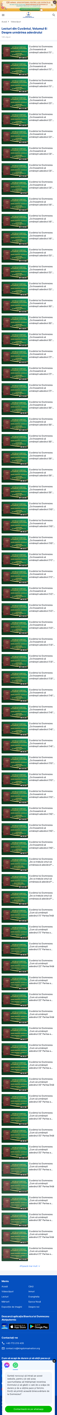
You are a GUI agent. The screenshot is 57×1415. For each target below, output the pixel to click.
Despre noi (33, 1306)
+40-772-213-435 (15, 1343)
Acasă (4, 22)
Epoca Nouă (34, 1301)
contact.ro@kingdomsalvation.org (23, 1348)
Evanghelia (33, 1296)
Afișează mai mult (29, 1266)
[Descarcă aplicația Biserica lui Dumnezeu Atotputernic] (5, 1326)
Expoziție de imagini (12, 1306)
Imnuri (31, 1291)
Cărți (31, 1286)
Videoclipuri (16, 22)
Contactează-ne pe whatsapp (28, 1409)
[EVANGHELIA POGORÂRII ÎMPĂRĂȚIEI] (28, 15)
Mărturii (5, 1301)
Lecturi (5, 1296)
